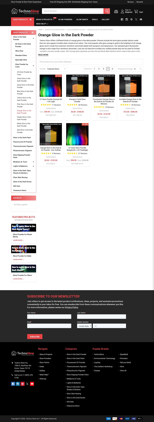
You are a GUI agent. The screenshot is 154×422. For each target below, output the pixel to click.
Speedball (124, 354)
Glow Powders (65, 20)
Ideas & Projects (44, 20)
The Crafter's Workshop (103, 366)
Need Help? (41, 24)
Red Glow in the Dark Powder (25, 131)
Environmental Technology (104, 358)
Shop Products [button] (20, 20)
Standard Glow (21, 55)
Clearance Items (19, 190)
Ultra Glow (19, 51)
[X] (136, 19)
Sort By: (43, 69)
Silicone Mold (125, 362)
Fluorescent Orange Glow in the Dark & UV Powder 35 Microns (104, 101)
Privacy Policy (71, 307)
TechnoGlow (99, 354)
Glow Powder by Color (21, 65)
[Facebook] (122, 19)
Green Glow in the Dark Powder (23, 79)
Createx (97, 371)
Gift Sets (16, 186)
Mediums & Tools (20, 162)
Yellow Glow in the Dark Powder (24, 99)
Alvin (122, 366)
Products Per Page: (125, 69)
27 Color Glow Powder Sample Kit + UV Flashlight (77, 149)
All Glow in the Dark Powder (23, 45)
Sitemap (43, 379)
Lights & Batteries (20, 166)
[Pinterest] (131, 19)
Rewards (140, 2)
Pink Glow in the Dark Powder (25, 105)
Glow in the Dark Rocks (22, 182)
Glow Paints (82, 20)
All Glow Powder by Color (24, 73)
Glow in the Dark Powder (19, 38)
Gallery (105, 20)
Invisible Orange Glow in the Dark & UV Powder (130, 100)
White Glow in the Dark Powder (23, 124)
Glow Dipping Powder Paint (21, 156)
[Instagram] (127, 19)
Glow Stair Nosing (20, 177)
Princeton (124, 358)
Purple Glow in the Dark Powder (24, 118)
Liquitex (97, 362)
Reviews (131, 2)
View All (123, 371)
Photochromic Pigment (22, 151)
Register (129, 12)
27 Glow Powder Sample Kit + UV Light (51, 100)
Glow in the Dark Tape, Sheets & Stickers (22, 172)
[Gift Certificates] (116, 11)
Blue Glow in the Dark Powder (25, 92)
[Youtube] (141, 19)
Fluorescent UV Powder (22, 142)
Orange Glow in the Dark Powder (24, 112)
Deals (95, 20)
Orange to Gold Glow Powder (77, 100)
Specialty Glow (21, 60)
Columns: (88, 69)
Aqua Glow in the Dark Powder (25, 86)
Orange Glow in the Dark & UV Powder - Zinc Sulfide (50, 149)
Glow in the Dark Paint (22, 138)
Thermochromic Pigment (23, 146)
